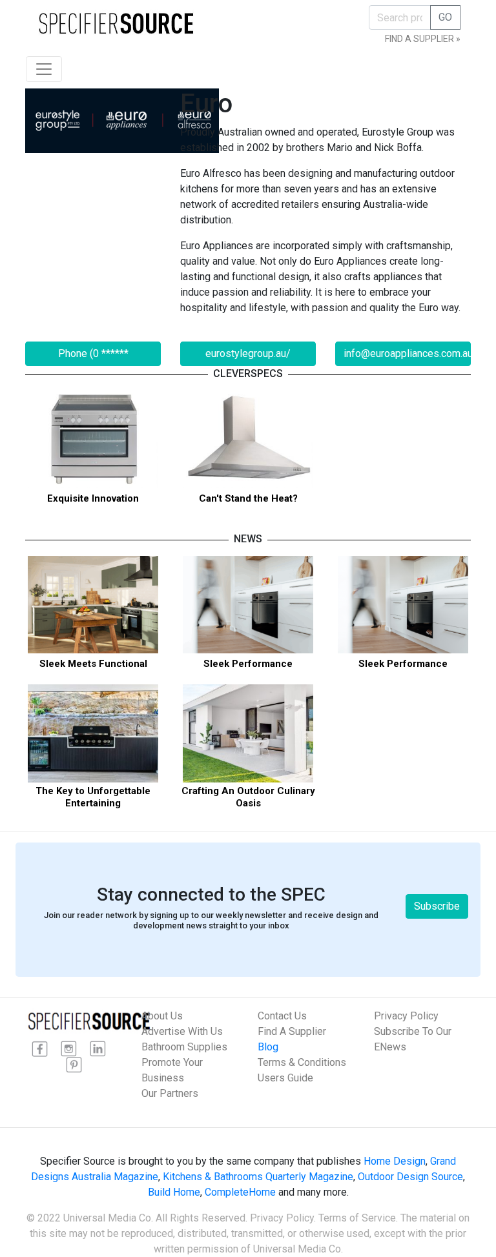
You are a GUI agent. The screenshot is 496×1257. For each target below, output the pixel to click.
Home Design (395, 1161)
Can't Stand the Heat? (248, 498)
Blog (268, 1047)
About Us (162, 1016)
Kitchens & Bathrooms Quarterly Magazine (258, 1176)
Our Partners (169, 1093)
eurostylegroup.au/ (248, 353)
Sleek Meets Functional (93, 663)
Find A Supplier (292, 1031)
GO (445, 17)
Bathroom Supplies (184, 1047)
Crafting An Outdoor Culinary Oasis (248, 797)
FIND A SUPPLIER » (422, 39)
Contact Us (282, 1016)
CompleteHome (240, 1192)
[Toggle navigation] (44, 69)
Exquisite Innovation (93, 498)
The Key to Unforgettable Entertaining (93, 797)
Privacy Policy (406, 1016)
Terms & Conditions (302, 1062)
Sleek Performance (248, 663)
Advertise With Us (182, 1031)
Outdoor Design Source (410, 1176)
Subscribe (437, 906)
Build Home (174, 1192)
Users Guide (285, 1078)
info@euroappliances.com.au (407, 353)
